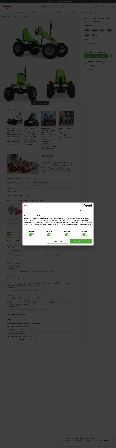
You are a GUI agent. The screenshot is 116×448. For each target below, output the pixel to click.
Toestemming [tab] (34, 210)
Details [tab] (58, 210)
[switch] (49, 234)
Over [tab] (81, 210)
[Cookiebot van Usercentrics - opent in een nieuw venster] (85, 205)
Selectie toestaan (57, 241)
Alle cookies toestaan (80, 241)
